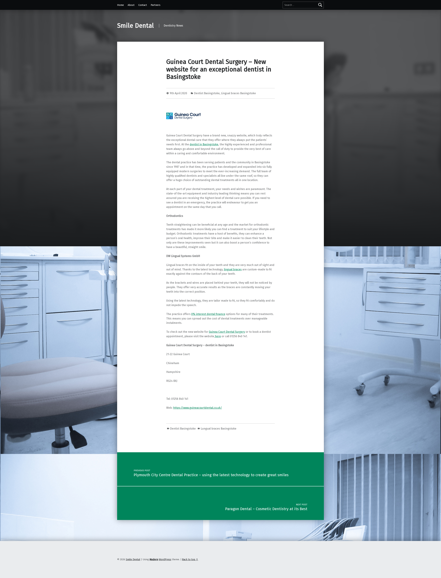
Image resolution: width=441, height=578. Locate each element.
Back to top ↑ (190, 559)
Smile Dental (135, 25)
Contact (142, 5)
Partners (155, 5)
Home (120, 5)
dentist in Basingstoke (204, 144)
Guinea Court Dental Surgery (227, 331)
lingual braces (233, 269)
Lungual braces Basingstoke (218, 428)
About (131, 5)
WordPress (165, 559)
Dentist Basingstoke (207, 93)
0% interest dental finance (208, 314)
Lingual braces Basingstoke (238, 93)
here (217, 336)
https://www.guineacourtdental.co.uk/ (197, 407)
